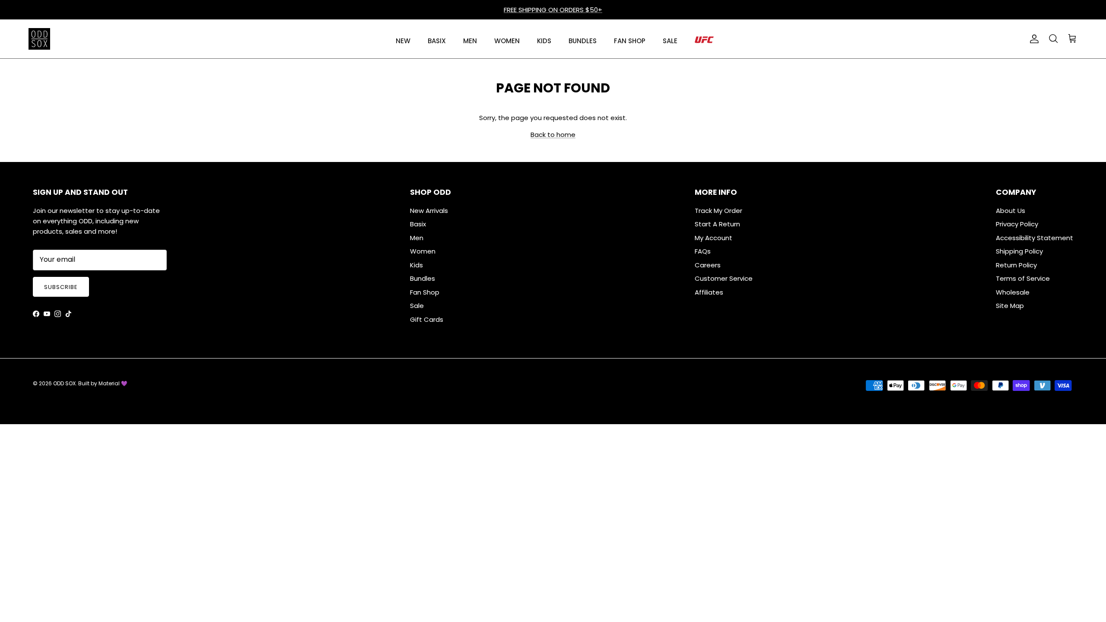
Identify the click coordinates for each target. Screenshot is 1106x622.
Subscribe (61, 287)
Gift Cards (426, 319)
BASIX (437, 40)
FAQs (703, 251)
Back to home (553, 134)
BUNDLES (583, 40)
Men (416, 237)
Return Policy (1016, 265)
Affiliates (709, 292)
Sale (417, 305)
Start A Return (717, 223)
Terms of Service (1023, 278)
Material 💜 (113, 383)
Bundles (422, 278)
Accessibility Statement (1034, 237)
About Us (1010, 210)
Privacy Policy (1017, 223)
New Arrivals (429, 210)
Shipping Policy (1019, 251)
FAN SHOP (629, 40)
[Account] (1032, 39)
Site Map (1010, 305)
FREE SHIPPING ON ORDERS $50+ (553, 9)
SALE (670, 40)
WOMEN (507, 40)
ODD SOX (64, 383)
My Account (713, 237)
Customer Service (724, 278)
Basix (418, 223)
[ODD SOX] (39, 39)
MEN (470, 40)
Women (422, 251)
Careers (708, 265)
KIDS (544, 40)
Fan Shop (424, 292)
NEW (403, 40)
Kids (416, 265)
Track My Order (718, 210)
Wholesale (1013, 292)
